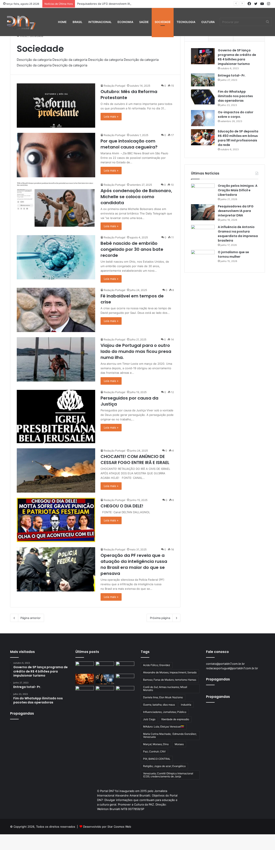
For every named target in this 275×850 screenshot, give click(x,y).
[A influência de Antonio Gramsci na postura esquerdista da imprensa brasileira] (203, 233)
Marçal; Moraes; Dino (156, 744)
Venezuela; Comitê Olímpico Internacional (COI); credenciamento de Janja (168, 775)
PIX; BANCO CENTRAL (156, 758)
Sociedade (163, 22)
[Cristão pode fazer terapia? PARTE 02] (84, 691)
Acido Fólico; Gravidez (156, 665)
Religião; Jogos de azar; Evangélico (164, 766)
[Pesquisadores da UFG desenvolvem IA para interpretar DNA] (203, 212)
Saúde (144, 22)
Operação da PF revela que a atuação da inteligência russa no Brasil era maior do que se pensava (134, 564)
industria (186, 704)
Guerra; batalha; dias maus (159, 704)
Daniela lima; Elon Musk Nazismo (163, 697)
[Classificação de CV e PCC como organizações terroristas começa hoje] (125, 679)
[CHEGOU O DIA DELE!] (56, 520)
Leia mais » (111, 116)
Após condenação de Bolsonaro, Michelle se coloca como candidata (136, 197)
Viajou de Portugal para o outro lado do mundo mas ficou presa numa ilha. (136, 351)
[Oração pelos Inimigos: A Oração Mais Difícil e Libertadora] (203, 192)
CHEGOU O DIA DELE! (122, 506)
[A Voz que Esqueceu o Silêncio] (84, 667)
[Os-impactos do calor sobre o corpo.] (203, 118)
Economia (125, 22)
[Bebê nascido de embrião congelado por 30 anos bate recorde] (56, 257)
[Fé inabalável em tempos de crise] (56, 310)
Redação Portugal (114, 85)
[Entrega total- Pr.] (203, 79)
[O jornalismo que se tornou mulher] (203, 258)
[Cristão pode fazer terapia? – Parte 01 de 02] (105, 691)
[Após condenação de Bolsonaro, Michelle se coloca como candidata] (56, 204)
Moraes (179, 744)
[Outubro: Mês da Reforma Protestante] (56, 105)
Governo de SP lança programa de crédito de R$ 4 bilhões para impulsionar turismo (237, 57)
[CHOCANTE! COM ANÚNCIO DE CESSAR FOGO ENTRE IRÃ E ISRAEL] (56, 470)
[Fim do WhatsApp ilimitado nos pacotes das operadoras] (203, 96)
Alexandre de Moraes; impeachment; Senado (170, 672)
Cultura (208, 22)
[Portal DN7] (20, 22)
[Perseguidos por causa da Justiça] (56, 416)
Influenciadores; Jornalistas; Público (164, 712)
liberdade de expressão (175, 719)
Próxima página (160, 618)
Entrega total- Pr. (232, 75)
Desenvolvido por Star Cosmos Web (107, 826)
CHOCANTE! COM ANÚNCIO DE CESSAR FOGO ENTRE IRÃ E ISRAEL (135, 459)
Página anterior (30, 618)
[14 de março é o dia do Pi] (125, 691)
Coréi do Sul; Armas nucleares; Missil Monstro (165, 688)
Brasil (77, 22)
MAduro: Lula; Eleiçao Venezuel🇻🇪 (163, 726)
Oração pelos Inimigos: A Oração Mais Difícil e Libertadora (237, 190)
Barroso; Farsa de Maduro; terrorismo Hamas (169, 679)
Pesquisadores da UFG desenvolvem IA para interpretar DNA (118, 3)
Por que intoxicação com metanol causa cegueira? (129, 144)
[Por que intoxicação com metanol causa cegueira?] (56, 155)
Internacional (100, 22)
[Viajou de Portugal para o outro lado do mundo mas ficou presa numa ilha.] (56, 359)
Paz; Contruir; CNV (154, 751)
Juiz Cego (149, 719)
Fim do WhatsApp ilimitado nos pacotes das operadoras (235, 96)
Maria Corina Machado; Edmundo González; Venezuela (170, 735)
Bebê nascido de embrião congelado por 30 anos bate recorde (132, 249)
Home (62, 22)
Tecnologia (186, 22)
